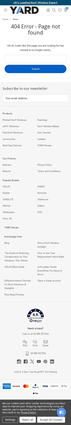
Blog (6, 243)
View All (7, 218)
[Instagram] (20, 362)
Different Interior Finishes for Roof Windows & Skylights (17, 284)
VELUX (6, 186)
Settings (10, 420)
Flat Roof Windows (13, 132)
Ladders (41, 139)
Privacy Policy (44, 164)
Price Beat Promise (14, 294)
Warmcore (42, 199)
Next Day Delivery (12, 145)
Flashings (42, 120)
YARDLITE (8, 199)
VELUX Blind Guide (14, 266)
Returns (7, 171)
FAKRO (41, 186)
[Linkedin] (52, 362)
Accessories (9, 139)
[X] (33, 362)
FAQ (25, 345)
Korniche (42, 193)
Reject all (27, 420)
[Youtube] (40, 362)
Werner (7, 205)
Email (45, 345)
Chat (35, 345)
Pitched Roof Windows (15, 120)
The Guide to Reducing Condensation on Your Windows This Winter (16, 257)
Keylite (6, 193)
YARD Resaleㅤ (44, 145)
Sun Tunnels (44, 132)
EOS (39, 212)
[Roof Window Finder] (61, 412)
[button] (35, 316)
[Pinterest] (46, 362)
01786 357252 (41, 333)
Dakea (40, 205)
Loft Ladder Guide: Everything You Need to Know (49, 270)
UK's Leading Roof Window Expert (35, 2)
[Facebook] (27, 362)
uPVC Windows (11, 126)
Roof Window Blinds (48, 126)
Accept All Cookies (51, 420)
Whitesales (9, 212)
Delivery (7, 164)
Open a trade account (49, 280)
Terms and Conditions (48, 171)
